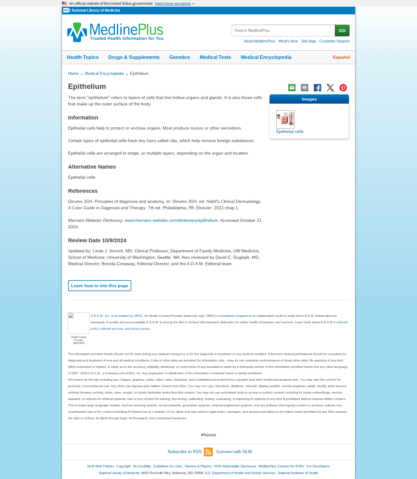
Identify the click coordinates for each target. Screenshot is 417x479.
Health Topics (83, 57)
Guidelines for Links (168, 466)
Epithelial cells (289, 131)
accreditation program (233, 315)
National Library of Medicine (96, 10)
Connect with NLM (234, 451)
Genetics (179, 57)
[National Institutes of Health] (67, 10)
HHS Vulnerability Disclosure (235, 466)
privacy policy (140, 328)
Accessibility (142, 466)
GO (342, 30)
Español (341, 57)
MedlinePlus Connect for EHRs (281, 466)
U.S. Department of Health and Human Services (240, 473)
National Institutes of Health (298, 473)
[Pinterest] (343, 88)
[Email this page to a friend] (292, 88)
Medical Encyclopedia (266, 57)
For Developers (318, 466)
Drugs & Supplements (134, 57)
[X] (330, 88)
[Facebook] (317, 88)
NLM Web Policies (100, 466)
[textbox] (284, 30)
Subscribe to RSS (184, 451)
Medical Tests (215, 57)
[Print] (304, 88)
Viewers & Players (198, 466)
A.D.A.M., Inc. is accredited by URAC (117, 315)
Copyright (123, 466)
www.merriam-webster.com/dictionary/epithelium (171, 220)
